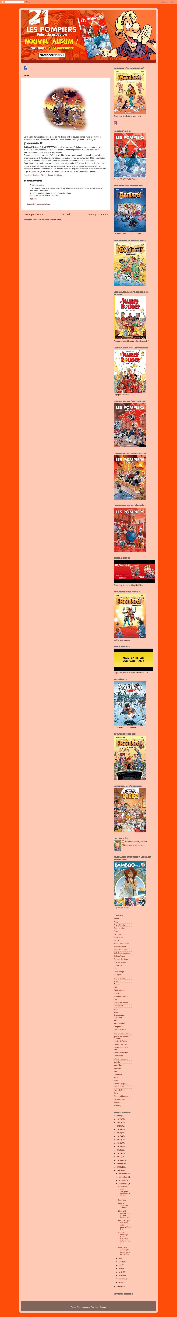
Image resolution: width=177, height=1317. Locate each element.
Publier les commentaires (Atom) (48, 220)
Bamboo (117, 934)
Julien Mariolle (120, 1024)
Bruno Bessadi (120, 947)
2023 (119, 1116)
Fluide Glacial (119, 990)
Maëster (117, 1062)
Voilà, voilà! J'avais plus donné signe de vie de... (124, 1251)
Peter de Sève (119, 1090)
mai (120, 1269)
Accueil (66, 214)
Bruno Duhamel (120, 950)
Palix (116, 1081)
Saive (116, 1093)
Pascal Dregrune (121, 1084)
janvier (122, 1282)
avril (121, 1272)
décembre (123, 1173)
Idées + (117, 1009)
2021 (119, 1123)
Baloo (116, 931)
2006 (119, 1287)
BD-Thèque (118, 937)
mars (121, 1275)
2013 (119, 1150)
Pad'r (116, 1077)
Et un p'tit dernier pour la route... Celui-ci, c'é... (124, 1214)
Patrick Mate (119, 1087)
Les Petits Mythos (121, 1053)
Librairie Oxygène (121, 1059)
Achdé (116, 919)
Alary (116, 922)
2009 (119, 1164)
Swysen (117, 1102)
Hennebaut (118, 1006)
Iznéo (116, 1012)
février (121, 1279)
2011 (119, 1157)
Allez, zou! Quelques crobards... (123, 1205)
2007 (119, 1171)
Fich (115, 987)
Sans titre (122, 1200)
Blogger (103, 1307)
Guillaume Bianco (121, 1003)
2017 (119, 1136)
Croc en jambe (120, 962)
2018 (119, 1133)
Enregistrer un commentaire (38, 204)
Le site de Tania (120, 1041)
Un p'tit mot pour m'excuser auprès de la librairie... (124, 1191)
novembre (123, 1177)
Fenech (117, 984)
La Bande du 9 (120, 1030)
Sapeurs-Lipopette (121, 1096)
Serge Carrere (120, 1099)
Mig (115, 1071)
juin (120, 1265)
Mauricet (117, 1068)
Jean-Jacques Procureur (119, 1016)
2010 (119, 1160)
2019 (119, 1129)
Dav (115, 969)
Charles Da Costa (121, 959)
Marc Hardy (118, 1065)
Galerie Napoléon (121, 996)
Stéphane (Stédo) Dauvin (136, 842)
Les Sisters (118, 1056)
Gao (115, 1000)
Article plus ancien (98, 214)
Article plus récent (34, 214)
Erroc (116, 981)
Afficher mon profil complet (133, 845)
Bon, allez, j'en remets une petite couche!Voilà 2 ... (124, 1225)
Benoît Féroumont (121, 944)
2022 (119, 1119)
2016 (119, 1140)
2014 (119, 1146)
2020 (119, 1126)
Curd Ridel (118, 965)
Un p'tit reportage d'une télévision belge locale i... (124, 1237)
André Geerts (119, 925)
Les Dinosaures (120, 1044)
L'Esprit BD (118, 1027)
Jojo (115, 1020)
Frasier (117, 993)
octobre (122, 1180)
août (121, 1258)
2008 (119, 1167)
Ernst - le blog (119, 978)
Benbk (116, 940)
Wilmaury (117, 1106)
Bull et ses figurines (122, 953)
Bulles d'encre (119, 956)
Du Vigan (117, 975)
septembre (123, 1184)
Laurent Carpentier (121, 1033)
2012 (119, 1153)
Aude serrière (119, 928)
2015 (119, 1143)
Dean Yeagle (119, 972)
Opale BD (118, 1074)
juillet (121, 1262)
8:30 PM (33, 199)
